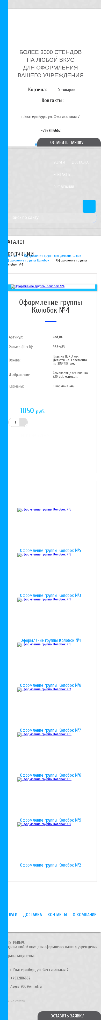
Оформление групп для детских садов (52, 255)
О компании (64, 187)
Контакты (62, 174)
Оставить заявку (67, 1016)
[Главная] (50, 24)
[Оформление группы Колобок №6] (50, 752)
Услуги (59, 162)
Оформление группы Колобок (27, 260)
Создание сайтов (12, 1001)
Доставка (80, 162)
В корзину (35, 435)
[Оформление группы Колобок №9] (50, 797)
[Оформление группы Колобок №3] (50, 573)
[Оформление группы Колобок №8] (50, 663)
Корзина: (37, 89)
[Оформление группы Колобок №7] (50, 707)
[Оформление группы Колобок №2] (50, 842)
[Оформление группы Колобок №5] (50, 528)
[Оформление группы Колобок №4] (37, 286)
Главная (11, 255)
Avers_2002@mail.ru (26, 986)
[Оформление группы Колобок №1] (50, 618)
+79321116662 (51, 130)
